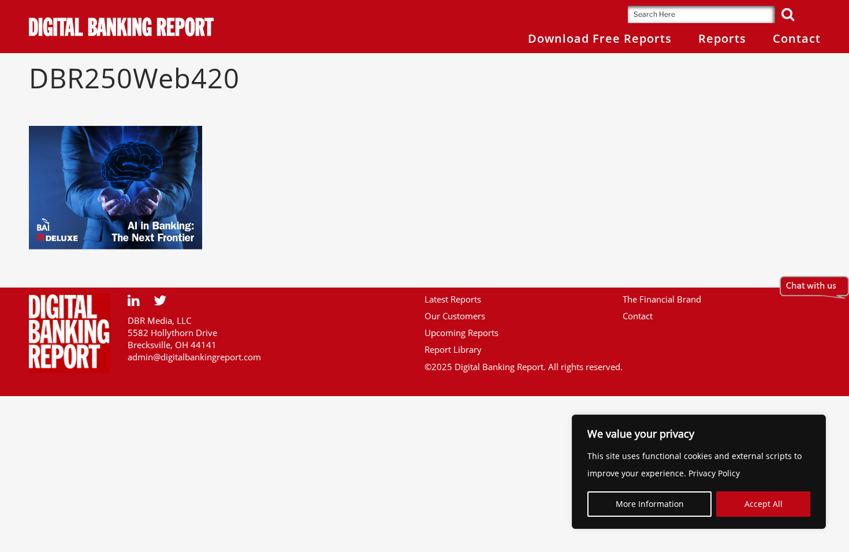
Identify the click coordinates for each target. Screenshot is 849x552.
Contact (638, 316)
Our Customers (455, 316)
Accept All (763, 503)
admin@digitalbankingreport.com (194, 357)
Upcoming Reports (461, 332)
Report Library (453, 349)
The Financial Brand (662, 299)
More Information (650, 503)
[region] (699, 472)
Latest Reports (453, 299)
